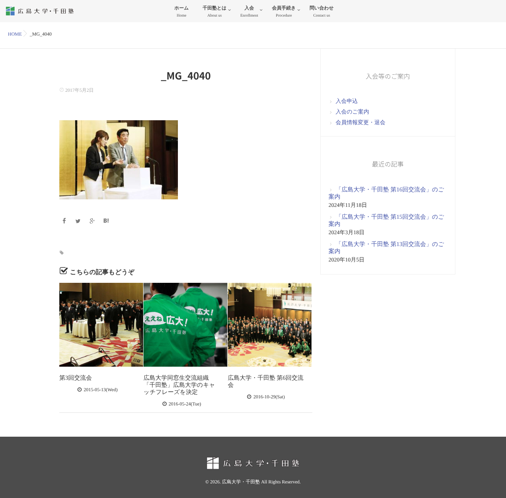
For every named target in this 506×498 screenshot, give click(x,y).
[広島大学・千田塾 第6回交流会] (270, 325)
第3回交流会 (75, 378)
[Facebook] (65, 222)
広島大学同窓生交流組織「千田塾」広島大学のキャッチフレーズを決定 (179, 385)
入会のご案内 (352, 112)
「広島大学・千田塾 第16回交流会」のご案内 (386, 193)
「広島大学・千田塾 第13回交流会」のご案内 (386, 248)
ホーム (181, 11)
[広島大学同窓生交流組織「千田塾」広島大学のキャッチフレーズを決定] (185, 325)
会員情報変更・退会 (360, 123)
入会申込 (347, 101)
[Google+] (93, 222)
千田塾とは (214, 11)
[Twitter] (79, 222)
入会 (249, 11)
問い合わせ (322, 11)
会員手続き (284, 11)
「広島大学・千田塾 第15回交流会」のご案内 (386, 220)
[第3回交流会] (101, 325)
